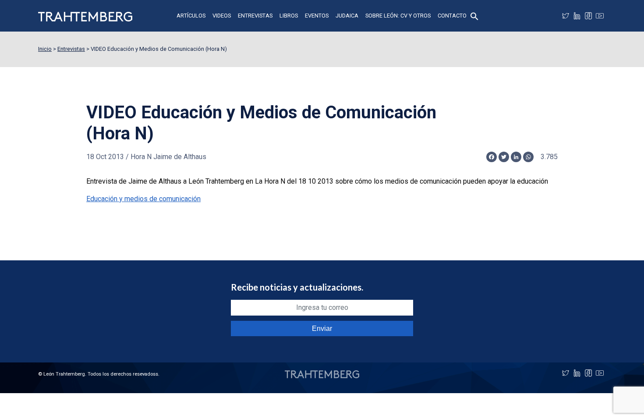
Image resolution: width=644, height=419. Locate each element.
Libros (289, 15)
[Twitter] (565, 15)
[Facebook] (588, 15)
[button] (474, 15)
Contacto (452, 15)
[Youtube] (600, 15)
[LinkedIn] (576, 15)
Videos (221, 15)
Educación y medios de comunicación (143, 199)
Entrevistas (255, 15)
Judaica (347, 15)
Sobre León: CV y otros (398, 15)
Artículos (191, 15)
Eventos (317, 15)
